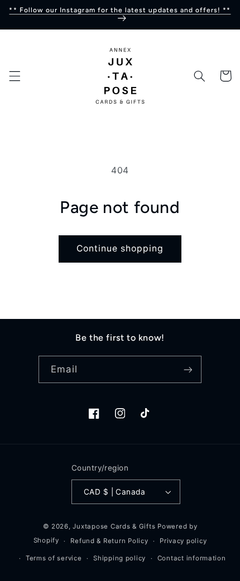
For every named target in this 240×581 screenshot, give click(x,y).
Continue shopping (120, 248)
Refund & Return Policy (109, 541)
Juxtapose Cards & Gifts (114, 526)
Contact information (191, 558)
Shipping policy (119, 558)
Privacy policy (183, 541)
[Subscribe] (187, 369)
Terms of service (54, 558)
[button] (14, 76)
